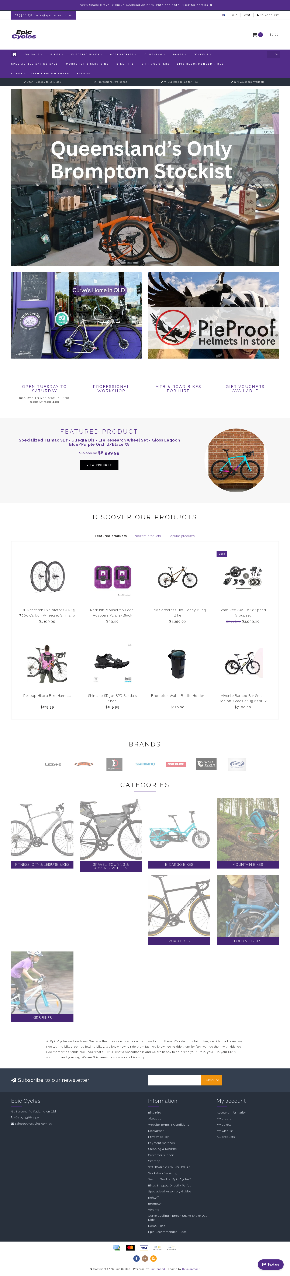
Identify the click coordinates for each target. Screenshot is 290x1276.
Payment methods (161, 1143)
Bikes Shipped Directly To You (169, 1185)
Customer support (161, 1155)
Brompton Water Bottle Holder (177, 696)
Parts (178, 54)
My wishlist (225, 1130)
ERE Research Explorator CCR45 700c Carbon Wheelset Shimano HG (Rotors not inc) (47, 615)
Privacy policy (158, 1136)
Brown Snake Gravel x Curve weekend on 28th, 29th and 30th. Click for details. (143, 5)
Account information (232, 1112)
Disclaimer (156, 1130)
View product (99, 465)
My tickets (224, 1124)
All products (226, 1136)
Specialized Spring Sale (34, 64)
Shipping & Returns (162, 1149)
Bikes (56, 54)
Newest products (148, 536)
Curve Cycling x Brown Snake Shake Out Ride (177, 1217)
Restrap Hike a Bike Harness (47, 696)
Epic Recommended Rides (200, 64)
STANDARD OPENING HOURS (169, 1167)
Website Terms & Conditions (168, 1124)
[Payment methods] (116, 1248)
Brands (83, 73)
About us (154, 1118)
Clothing (154, 54)
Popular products (182, 536)
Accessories (122, 54)
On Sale (32, 54)
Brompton (155, 1203)
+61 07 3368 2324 (27, 1117)
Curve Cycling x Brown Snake (40, 73)
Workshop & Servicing (87, 64)
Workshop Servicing (162, 1173)
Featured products (111, 536)
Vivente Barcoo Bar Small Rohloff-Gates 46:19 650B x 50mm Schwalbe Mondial (243, 701)
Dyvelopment (191, 1268)
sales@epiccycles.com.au (33, 1123)
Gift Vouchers (156, 64)
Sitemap (154, 1161)
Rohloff (153, 1197)
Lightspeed (157, 1268)
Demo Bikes (156, 1226)
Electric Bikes (85, 54)
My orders (224, 1118)
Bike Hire (125, 64)
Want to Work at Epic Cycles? (169, 1179)
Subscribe (211, 1080)
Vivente (153, 1209)
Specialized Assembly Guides (169, 1191)
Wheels (201, 54)
